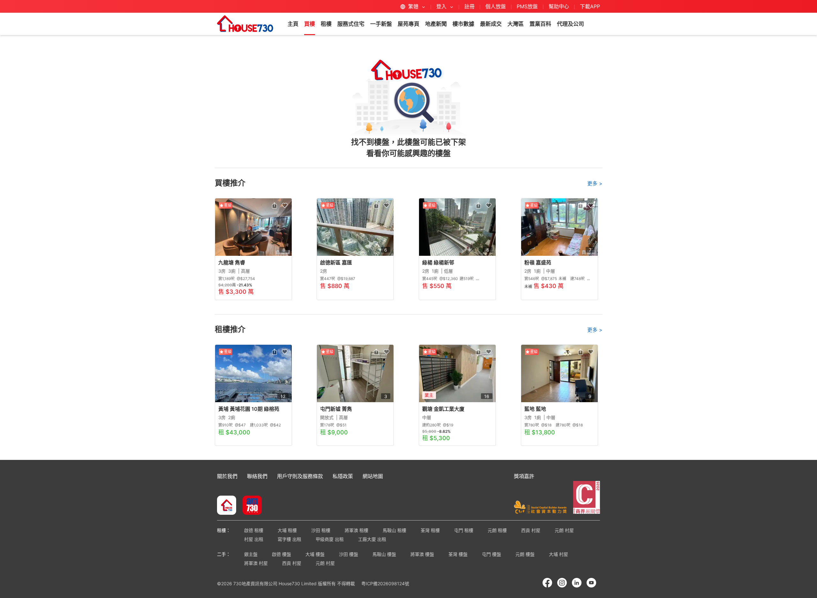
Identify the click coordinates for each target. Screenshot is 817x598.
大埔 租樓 (287, 530)
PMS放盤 (527, 6)
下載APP (590, 6)
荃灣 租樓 (430, 530)
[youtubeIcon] (591, 582)
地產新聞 (436, 24)
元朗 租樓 (497, 530)
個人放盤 (495, 6)
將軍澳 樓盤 (422, 554)
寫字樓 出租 (289, 539)
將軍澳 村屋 (256, 563)
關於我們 (227, 476)
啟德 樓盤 (281, 554)
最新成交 (491, 24)
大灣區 (515, 24)
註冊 (469, 6)
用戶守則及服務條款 (300, 476)
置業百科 (540, 24)
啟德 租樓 (253, 530)
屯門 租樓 (463, 530)
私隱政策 (343, 476)
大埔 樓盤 (315, 554)
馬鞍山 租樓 (394, 530)
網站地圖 (373, 476)
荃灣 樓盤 (458, 554)
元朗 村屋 (564, 530)
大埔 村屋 (558, 554)
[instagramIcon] (562, 582)
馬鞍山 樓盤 (384, 554)
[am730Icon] (250, 506)
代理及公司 (570, 24)
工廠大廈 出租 (372, 539)
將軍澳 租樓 (356, 530)
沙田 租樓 (320, 530)
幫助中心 (560, 6)
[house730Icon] (226, 506)
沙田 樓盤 (348, 554)
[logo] (245, 23)
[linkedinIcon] (576, 582)
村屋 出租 (253, 539)
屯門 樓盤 (491, 554)
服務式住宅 (350, 24)
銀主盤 (251, 554)
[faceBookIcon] (547, 582)
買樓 (309, 24)
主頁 (293, 24)
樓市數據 (463, 24)
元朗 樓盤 (525, 554)
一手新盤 (381, 24)
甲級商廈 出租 (330, 539)
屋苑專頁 (408, 24)
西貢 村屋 (530, 530)
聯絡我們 (257, 476)
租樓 (326, 24)
